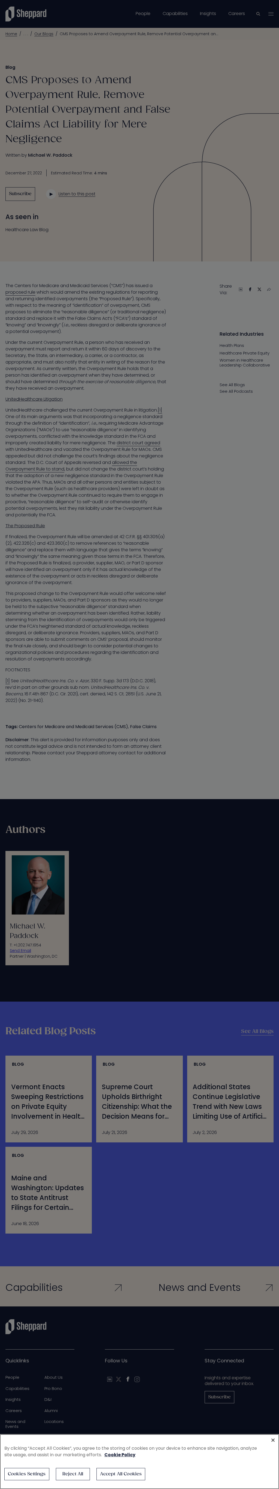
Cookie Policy (119, 1455)
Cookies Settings (27, 1474)
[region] (139, 1461)
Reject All (72, 1474)
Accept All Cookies (121, 1474)
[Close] (273, 1440)
